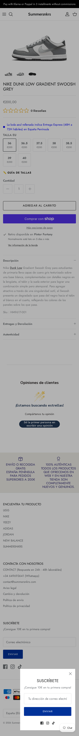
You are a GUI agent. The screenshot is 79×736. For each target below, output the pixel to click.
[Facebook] (41, 723)
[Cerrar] (70, 673)
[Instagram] (47, 723)
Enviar (48, 711)
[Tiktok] (53, 723)
